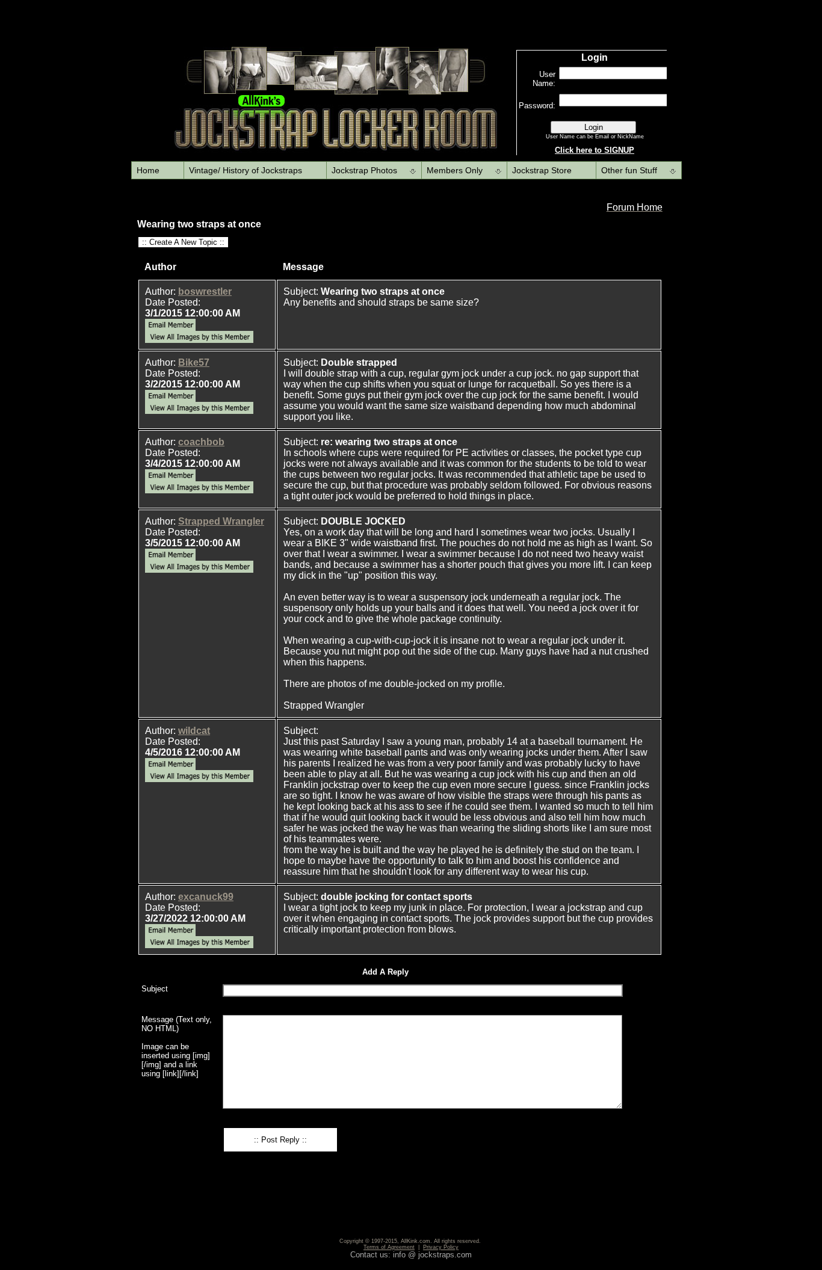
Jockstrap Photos (364, 170)
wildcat (194, 731)
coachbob (201, 442)
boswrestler (205, 291)
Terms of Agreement (389, 1247)
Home (148, 170)
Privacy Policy (441, 1247)
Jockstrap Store (542, 170)
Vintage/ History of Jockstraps (245, 170)
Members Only (455, 170)
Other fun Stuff (629, 170)
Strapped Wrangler (221, 521)
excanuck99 (205, 897)
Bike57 (193, 362)
